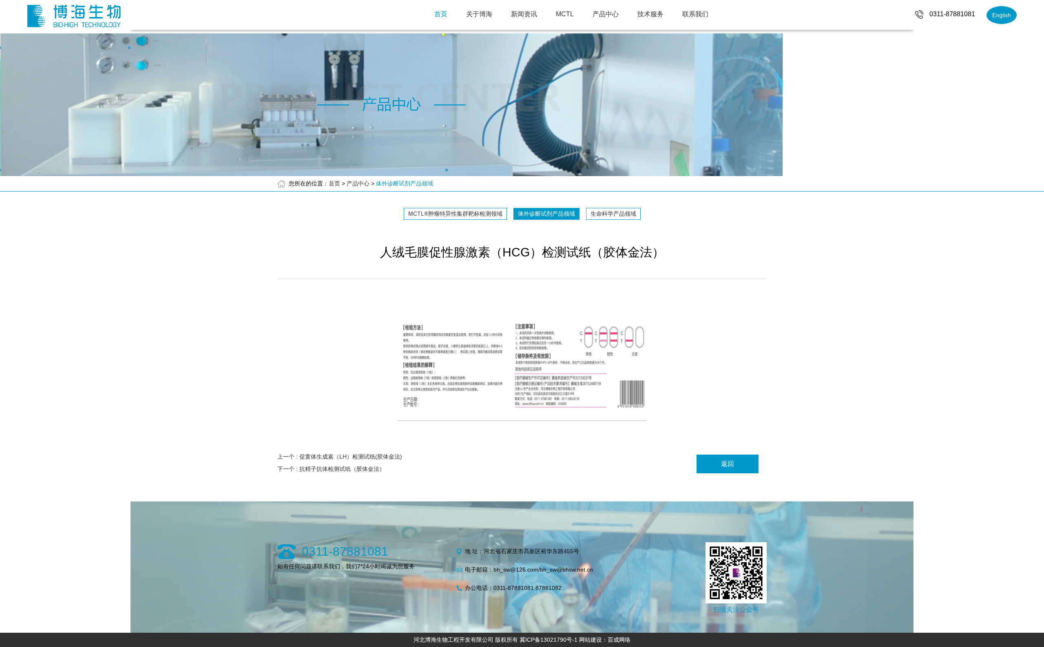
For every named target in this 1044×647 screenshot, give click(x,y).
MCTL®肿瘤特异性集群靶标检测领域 (455, 213)
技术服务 (650, 14)
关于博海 (479, 14)
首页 (440, 14)
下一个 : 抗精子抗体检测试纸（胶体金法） (331, 469)
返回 (727, 463)
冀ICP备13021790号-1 (548, 639)
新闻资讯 (524, 14)
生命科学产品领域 (613, 213)
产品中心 (606, 14)
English (1001, 15)
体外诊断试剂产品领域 (404, 183)
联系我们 (695, 14)
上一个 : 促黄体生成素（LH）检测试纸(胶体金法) (339, 456)
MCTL (565, 14)
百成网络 (619, 639)
